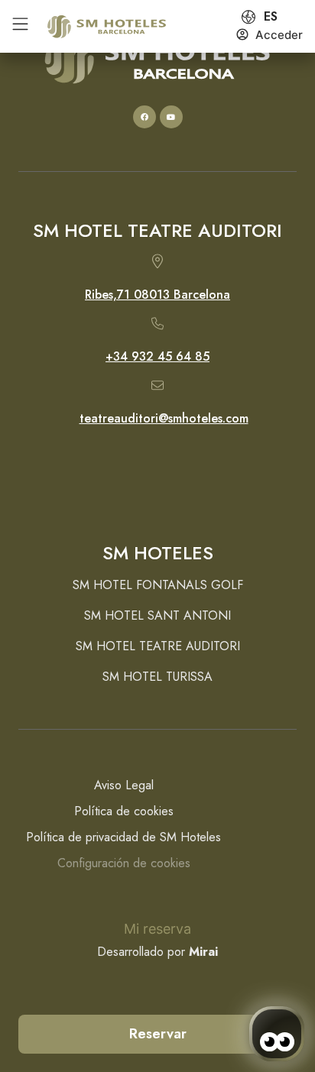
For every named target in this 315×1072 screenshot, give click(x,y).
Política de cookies (124, 811)
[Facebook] (144, 116)
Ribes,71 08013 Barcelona (157, 294)
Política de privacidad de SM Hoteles (123, 837)
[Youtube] (171, 116)
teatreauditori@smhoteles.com (164, 418)
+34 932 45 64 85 (157, 356)
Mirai (203, 951)
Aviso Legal (124, 785)
